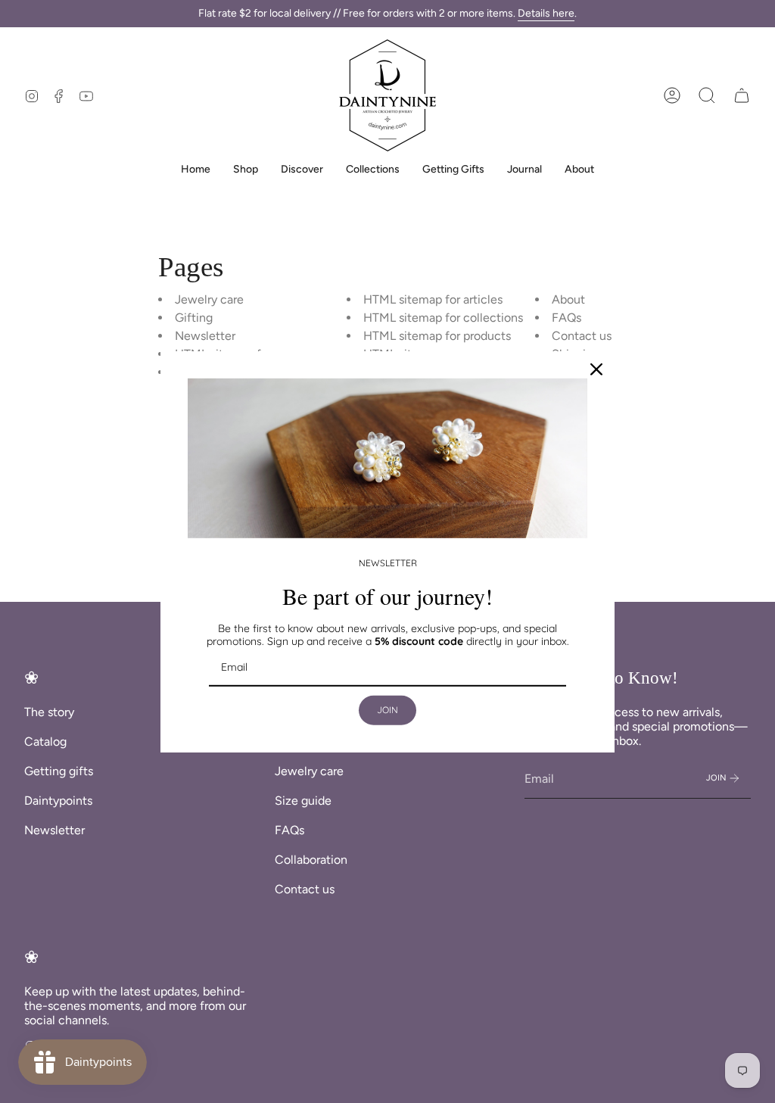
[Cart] (741, 95)
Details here (546, 13)
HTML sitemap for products (437, 336)
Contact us (582, 336)
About (568, 299)
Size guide (303, 800)
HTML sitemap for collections (443, 317)
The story (49, 712)
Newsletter (205, 336)
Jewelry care (209, 299)
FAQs (566, 317)
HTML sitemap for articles (433, 299)
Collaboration (311, 859)
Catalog (45, 741)
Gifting (194, 317)
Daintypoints (58, 800)
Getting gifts (58, 771)
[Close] (596, 369)
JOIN (387, 709)
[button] (706, 95)
